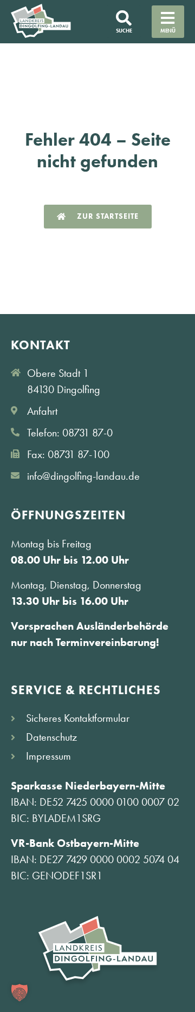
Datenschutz (51, 736)
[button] (19, 992)
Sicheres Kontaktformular (77, 717)
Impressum (48, 755)
